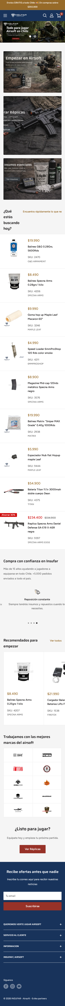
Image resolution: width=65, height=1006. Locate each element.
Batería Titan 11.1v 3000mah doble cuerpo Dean (44, 491)
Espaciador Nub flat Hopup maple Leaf (44, 457)
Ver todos (56, 640)
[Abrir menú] (5, 15)
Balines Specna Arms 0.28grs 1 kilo (40, 282)
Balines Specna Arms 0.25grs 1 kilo (19, 701)
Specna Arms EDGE (39, 542)
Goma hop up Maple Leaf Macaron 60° (43, 316)
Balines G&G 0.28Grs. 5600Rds (40, 248)
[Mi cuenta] (51, 15)
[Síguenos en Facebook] (5, 986)
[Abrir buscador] (45, 15)
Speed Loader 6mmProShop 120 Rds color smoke (44, 350)
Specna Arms (36, 295)
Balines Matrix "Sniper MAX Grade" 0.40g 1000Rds (44, 423)
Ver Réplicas (32, 849)
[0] (59, 15)
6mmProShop (36, 363)
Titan (31, 504)
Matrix (32, 436)
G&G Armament (37, 261)
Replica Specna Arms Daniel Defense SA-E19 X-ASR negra (44, 527)
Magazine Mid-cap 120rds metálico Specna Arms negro (43, 387)
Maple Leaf (34, 329)
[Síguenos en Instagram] (12, 986)
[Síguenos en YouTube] (19, 986)
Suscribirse (33, 906)
